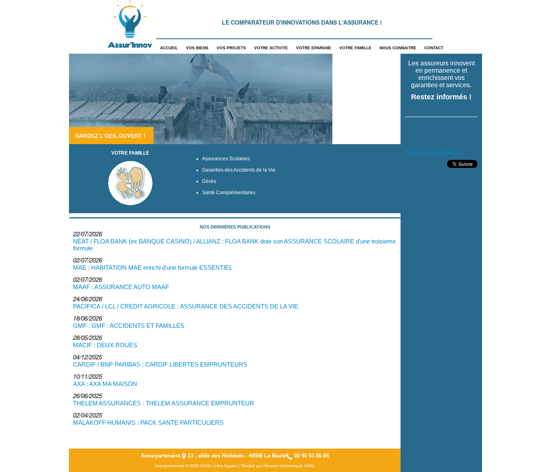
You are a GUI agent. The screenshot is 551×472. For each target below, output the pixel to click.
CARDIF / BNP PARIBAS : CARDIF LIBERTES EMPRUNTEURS (160, 364)
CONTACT (433, 48)
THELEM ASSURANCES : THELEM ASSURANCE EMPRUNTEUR (163, 403)
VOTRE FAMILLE (355, 48)
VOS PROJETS (231, 48)
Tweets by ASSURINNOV (432, 153)
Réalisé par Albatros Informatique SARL (278, 466)
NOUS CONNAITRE (398, 48)
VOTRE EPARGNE (313, 48)
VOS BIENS (197, 48)
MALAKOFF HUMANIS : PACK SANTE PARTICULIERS (148, 422)
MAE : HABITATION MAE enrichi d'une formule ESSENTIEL (152, 267)
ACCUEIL (169, 48)
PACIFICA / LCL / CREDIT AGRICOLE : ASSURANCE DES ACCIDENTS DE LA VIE (185, 306)
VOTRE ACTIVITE (271, 48)
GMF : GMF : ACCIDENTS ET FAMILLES (128, 325)
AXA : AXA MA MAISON (105, 383)
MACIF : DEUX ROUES (105, 345)
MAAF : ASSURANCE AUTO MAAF (121, 286)
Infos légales (226, 466)
